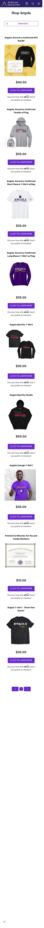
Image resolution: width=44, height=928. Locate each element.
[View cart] (27, 3)
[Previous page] (15, 689)
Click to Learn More (21, 90)
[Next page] (27, 689)
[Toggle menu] (38, 3)
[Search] (33, 4)
